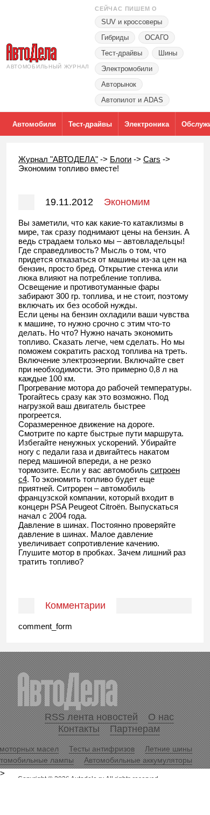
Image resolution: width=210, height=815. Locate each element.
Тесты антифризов (102, 748)
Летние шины (168, 748)
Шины (167, 53)
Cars (151, 159)
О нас (161, 717)
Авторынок (118, 84)
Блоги (120, 159)
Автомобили (34, 124)
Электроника (146, 124)
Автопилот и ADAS (132, 100)
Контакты (79, 728)
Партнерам (135, 728)
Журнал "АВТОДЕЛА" (58, 159)
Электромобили (126, 69)
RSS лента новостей (91, 717)
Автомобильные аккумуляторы (138, 760)
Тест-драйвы (121, 53)
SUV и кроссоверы (131, 22)
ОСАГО (157, 37)
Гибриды (115, 37)
